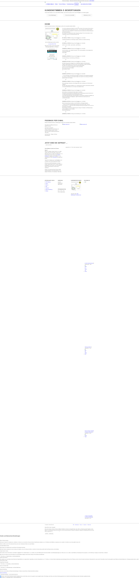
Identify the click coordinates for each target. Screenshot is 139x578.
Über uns (47, 184)
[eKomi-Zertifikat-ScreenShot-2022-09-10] (52, 40)
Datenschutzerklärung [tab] (3, 569)
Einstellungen (51, 533)
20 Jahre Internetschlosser (89, 263)
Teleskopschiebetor (88, 347)
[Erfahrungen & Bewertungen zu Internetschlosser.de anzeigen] (52, 59)
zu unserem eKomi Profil (52, 43)
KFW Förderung (48, 181)
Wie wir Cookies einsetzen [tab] (4, 540)
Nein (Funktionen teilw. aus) (13, 574)
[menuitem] (48, 4)
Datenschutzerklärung (49, 189)
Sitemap (47, 190)
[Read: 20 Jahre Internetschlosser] (86, 182)
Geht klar (46, 533)
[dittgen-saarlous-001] (69, 124)
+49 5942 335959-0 (91, 0)
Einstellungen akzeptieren (4, 574)
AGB (46, 186)
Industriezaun (55, 157)
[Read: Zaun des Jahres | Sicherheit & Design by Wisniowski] (86, 354)
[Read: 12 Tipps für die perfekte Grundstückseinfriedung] (86, 436)
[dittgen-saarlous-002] (87, 124)
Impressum (47, 187)
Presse (47, 183)
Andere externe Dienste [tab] (3, 557)
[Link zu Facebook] (93, 524)
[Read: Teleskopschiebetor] (86, 271)
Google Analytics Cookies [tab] (4, 550)
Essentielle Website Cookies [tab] (4, 545)
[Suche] (93, 4)
